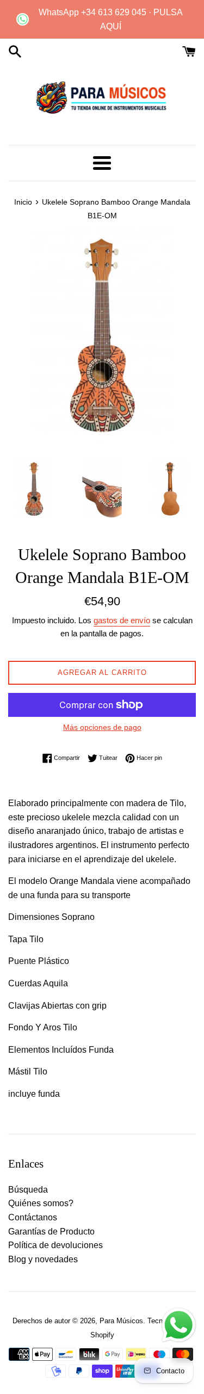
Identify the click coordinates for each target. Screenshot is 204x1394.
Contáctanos (32, 1217)
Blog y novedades (43, 1259)
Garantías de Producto (51, 1231)
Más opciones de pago (102, 727)
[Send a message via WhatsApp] (179, 1325)
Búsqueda (28, 1189)
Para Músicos (121, 1321)
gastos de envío (122, 620)
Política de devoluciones (55, 1245)
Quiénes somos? (40, 1203)
